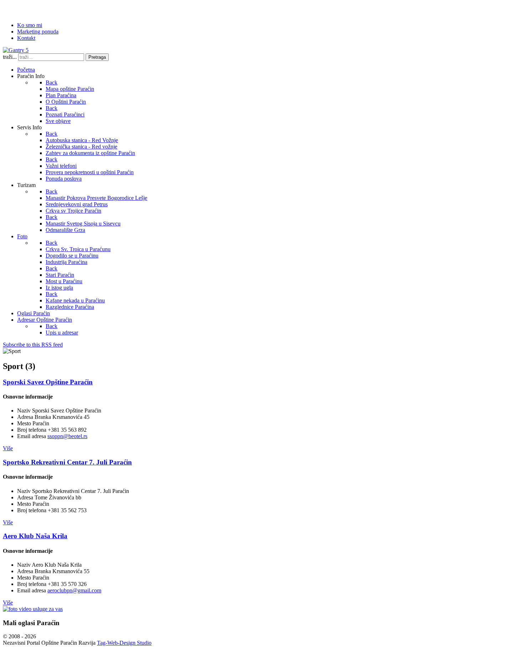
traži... (10, 57)
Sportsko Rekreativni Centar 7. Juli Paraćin (67, 462)
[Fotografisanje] (33, 609)
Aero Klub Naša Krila (35, 536)
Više (8, 448)
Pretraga (97, 57)
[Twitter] (22, 9)
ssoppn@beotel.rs (67, 436)
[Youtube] (49, 9)
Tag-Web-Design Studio (124, 643)
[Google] (36, 9)
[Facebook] (9, 9)
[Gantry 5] (16, 50)
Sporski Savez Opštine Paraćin (48, 382)
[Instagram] (63, 9)
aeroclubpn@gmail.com (74, 590)
